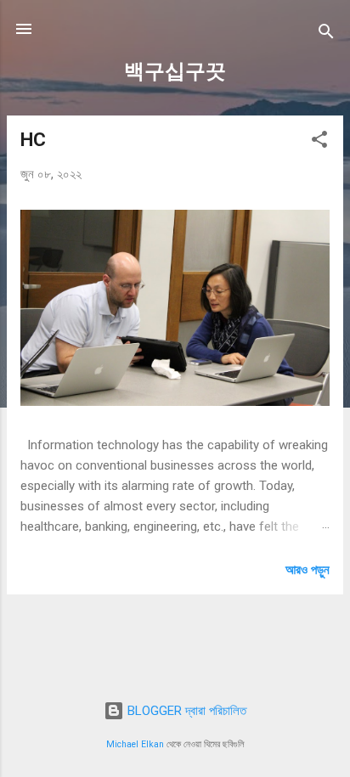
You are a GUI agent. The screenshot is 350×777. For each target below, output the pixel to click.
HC (33, 139)
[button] (319, 142)
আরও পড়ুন (307, 569)
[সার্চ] (326, 34)
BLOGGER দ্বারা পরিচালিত (185, 710)
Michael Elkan (135, 744)
